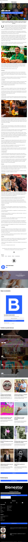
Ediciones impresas (9, 507)
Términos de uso (9, 509)
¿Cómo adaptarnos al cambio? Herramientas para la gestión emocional (19, 418)
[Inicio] (14, 2)
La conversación (2, 511)
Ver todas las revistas (14, 480)
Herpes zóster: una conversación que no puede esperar (10, 335)
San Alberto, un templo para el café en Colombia (9, 357)
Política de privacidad (9, 510)
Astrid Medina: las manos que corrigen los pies (9, 374)
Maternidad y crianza (3, 507)
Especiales (2, 510)
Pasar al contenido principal (4, 0)
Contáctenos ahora (14, 523)
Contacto (8, 508)
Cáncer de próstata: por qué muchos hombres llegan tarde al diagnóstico (13, 366)
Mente (1, 508)
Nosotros (2, 512)
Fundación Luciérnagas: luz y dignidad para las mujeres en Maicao (18, 534)
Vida (1, 509)
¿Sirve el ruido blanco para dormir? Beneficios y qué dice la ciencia (12, 344)
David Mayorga (9, 265)
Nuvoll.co (24, 541)
